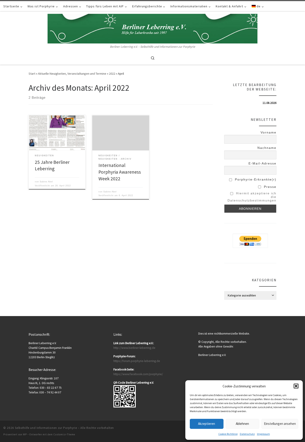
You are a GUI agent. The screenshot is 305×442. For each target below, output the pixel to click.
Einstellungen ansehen (280, 423)
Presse (269, 187)
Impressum (263, 434)
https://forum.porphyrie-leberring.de (136, 361)
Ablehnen (242, 423)
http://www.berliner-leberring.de (134, 348)
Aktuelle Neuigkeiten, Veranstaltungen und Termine (72, 74)
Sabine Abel (46, 182)
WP (25, 434)
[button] (296, 386)
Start (32, 74)
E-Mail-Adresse (262, 163)
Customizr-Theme (64, 434)
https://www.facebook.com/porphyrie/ (138, 374)
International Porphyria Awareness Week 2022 (119, 172)
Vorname (268, 132)
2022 (112, 74)
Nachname (266, 148)
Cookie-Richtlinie (228, 434)
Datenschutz (247, 434)
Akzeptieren (206, 423)
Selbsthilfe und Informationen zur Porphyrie (46, 428)
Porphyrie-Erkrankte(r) (255, 179)
